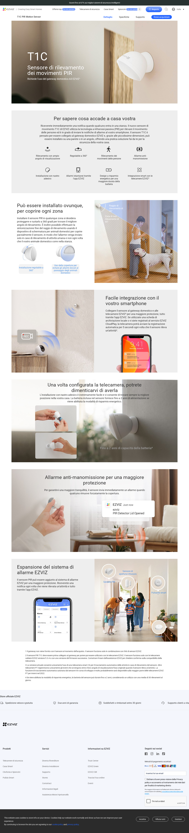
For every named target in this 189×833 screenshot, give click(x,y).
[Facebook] (147, 754)
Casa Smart (109, 9)
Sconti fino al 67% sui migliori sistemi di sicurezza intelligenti (94, 3)
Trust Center (93, 761)
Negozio (155, 9)
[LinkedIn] (158, 754)
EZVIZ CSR (92, 772)
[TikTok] (164, 754)
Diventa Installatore (50, 766)
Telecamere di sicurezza (89, 9)
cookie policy (57, 824)
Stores (45, 778)
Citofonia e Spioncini (11, 772)
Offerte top (63, 9)
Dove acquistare (161, 17)
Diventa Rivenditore (50, 761)
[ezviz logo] (9, 9)
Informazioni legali (50, 789)
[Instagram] (153, 754)
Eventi (90, 783)
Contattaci (46, 783)
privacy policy (73, 824)
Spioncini (128, 9)
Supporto (140, 17)
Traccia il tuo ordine (96, 778)
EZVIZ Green (93, 766)
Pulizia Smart (8, 778)
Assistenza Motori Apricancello (55, 795)
